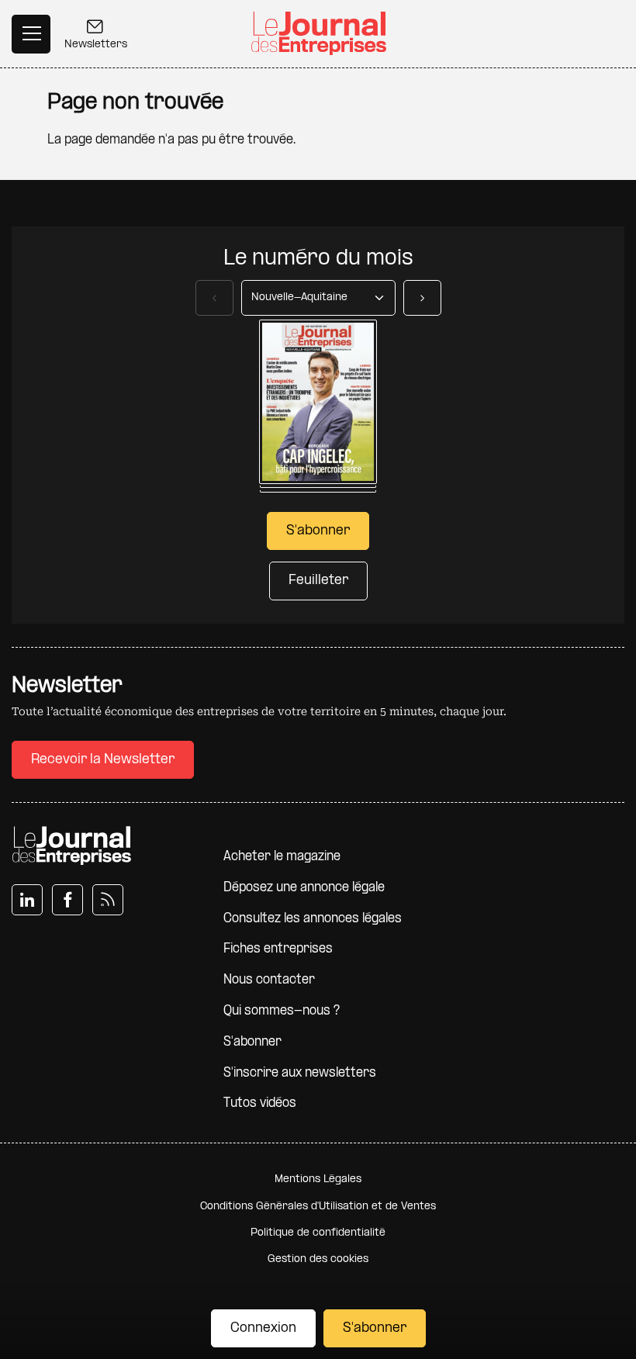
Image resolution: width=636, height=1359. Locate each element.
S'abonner (374, 1328)
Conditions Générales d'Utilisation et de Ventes (318, 1206)
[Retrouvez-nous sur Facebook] (67, 899)
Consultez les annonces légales (312, 918)
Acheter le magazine (281, 856)
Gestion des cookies (318, 1259)
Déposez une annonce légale (304, 887)
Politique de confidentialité (318, 1233)
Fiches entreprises (278, 949)
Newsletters (95, 44)
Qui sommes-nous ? (281, 1011)
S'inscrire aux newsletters (299, 1073)
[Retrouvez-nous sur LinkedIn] (27, 899)
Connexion (263, 1328)
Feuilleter (318, 580)
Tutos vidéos (259, 1103)
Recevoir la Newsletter (103, 759)
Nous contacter (269, 980)
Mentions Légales (318, 1179)
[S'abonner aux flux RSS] (107, 899)
